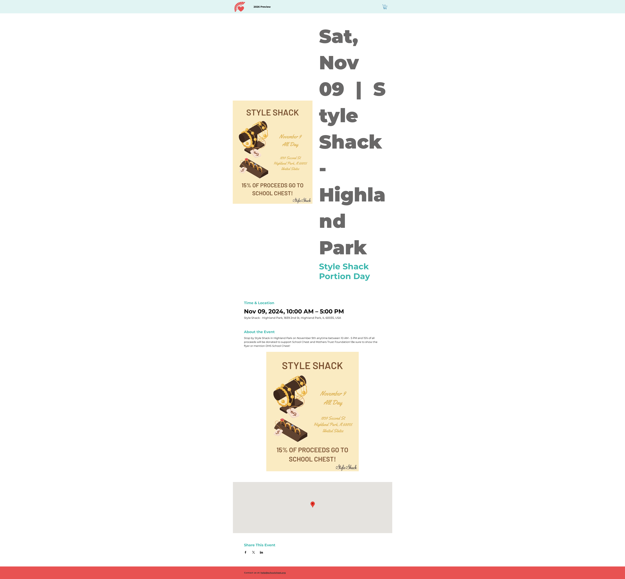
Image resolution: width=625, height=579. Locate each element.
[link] (385, 7)
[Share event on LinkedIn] (261, 552)
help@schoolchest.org (273, 572)
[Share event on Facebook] (245, 552)
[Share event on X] (253, 552)
